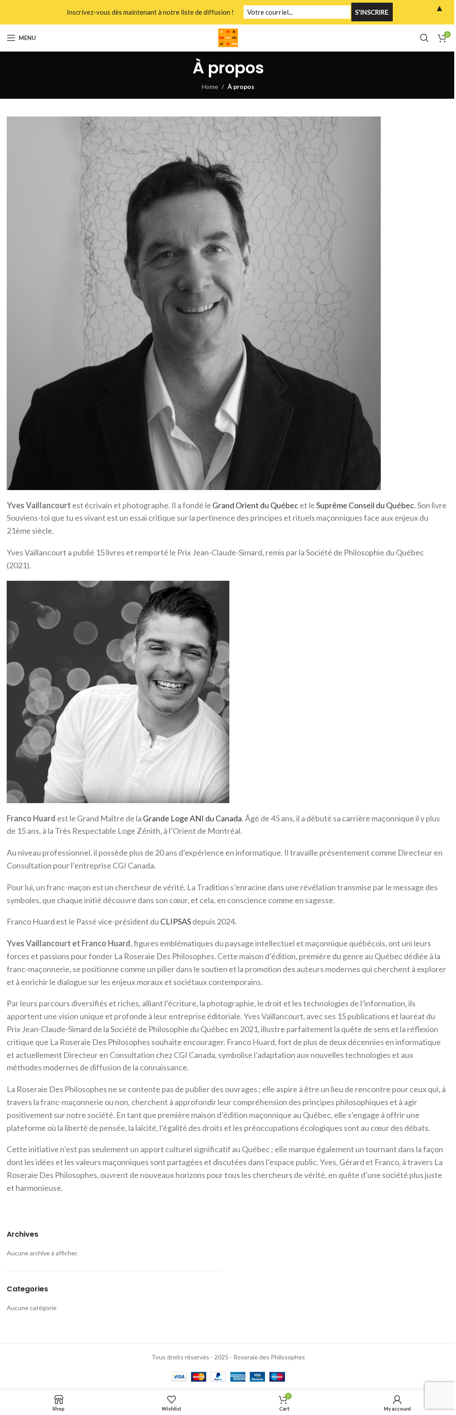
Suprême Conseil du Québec (365, 505)
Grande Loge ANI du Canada (192, 818)
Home (210, 86)
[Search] (424, 38)
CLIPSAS (175, 921)
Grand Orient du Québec (255, 505)
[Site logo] (228, 37)
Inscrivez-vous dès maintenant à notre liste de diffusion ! (150, 12)
